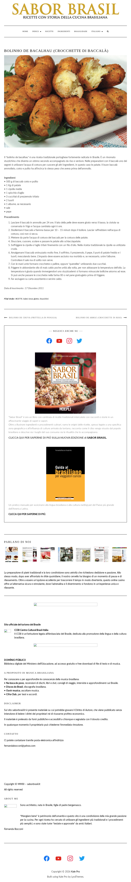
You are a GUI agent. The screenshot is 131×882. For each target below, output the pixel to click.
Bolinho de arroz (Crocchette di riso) (99, 318)
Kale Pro (75, 872)
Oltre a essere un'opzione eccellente (37, 580)
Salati (25, 299)
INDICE (36, 31)
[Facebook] (49, 341)
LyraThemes (77, 877)
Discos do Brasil (14, 687)
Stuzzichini (44, 299)
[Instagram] (69, 341)
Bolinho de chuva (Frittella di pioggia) (33, 318)
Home (25, 31)
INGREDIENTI (64, 31)
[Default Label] (59, 341)
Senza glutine (33, 299)
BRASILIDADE (80, 31)
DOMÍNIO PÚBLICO (15, 660)
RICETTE (49, 31)
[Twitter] (79, 341)
